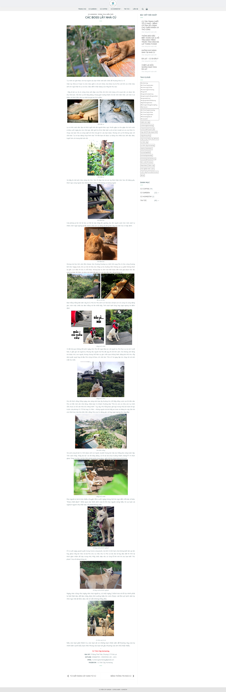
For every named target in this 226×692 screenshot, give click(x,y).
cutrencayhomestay (147, 125)
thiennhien (144, 165)
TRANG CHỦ (82, 9)
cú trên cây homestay (147, 145)
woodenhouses (153, 172)
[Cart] (147, 9)
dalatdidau (149, 149)
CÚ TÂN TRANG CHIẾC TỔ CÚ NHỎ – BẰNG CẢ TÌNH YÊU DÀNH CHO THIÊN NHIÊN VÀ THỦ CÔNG (150, 25)
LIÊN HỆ (135, 9)
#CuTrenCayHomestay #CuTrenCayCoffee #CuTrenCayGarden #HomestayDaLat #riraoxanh (148, 114)
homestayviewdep (146, 155)
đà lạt (142, 175)
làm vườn (144, 162)
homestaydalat (145, 152)
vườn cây (143, 172)
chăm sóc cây (145, 122)
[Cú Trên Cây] (113, 3)
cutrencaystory (145, 129)
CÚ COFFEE (103, 9)
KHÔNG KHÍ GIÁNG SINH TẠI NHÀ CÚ (149, 51)
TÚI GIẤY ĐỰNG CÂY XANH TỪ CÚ (83, 676)
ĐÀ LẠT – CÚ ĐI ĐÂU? (150, 59)
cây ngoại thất (152, 132)
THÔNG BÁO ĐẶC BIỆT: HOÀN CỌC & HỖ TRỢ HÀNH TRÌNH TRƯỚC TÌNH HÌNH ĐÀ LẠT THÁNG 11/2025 (150, 40)
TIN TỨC (127, 9)
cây (153, 129)
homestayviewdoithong (148, 159)
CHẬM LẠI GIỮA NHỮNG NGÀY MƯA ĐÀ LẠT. (149, 67)
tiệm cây (151, 165)
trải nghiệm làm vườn (147, 169)
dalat (142, 149)
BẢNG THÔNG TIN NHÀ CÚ (121, 676)
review (150, 162)
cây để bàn (154, 139)
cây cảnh (143, 132)
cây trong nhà (145, 139)
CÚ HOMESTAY (116, 9)
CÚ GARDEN (92, 9)
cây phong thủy (145, 135)
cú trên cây (144, 142)
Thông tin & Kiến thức (106, 14)
